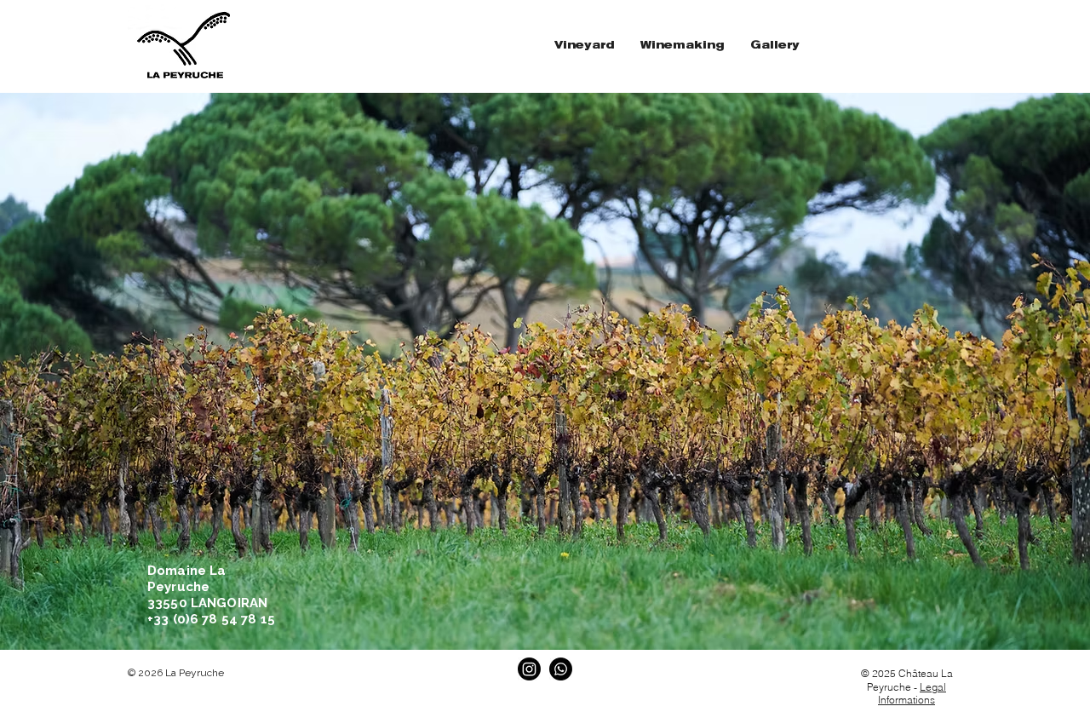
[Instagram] (529, 668)
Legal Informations (912, 693)
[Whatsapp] (560, 668)
